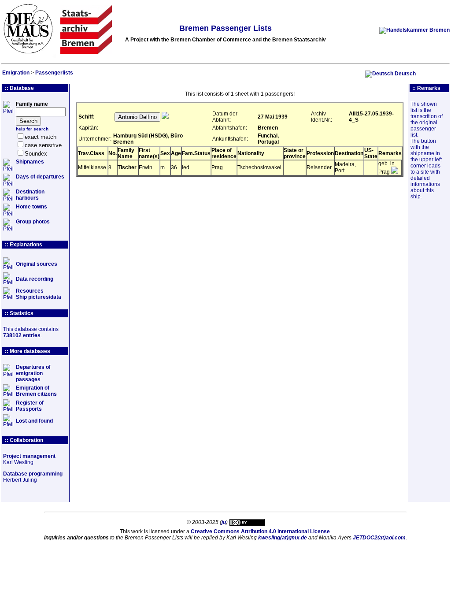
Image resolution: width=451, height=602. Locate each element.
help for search (32, 128)
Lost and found (34, 421)
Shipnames (30, 162)
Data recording (34, 279)
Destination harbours (30, 195)
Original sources (36, 264)
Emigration (16, 73)
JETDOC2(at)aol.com (379, 538)
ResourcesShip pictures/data (38, 294)
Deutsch (405, 74)
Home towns (31, 207)
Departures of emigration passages (33, 373)
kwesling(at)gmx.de (282, 538)
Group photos (33, 222)
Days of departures (40, 177)
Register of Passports (30, 406)
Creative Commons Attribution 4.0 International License (260, 531)
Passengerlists (54, 73)
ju (224, 522)
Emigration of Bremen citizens (36, 391)
